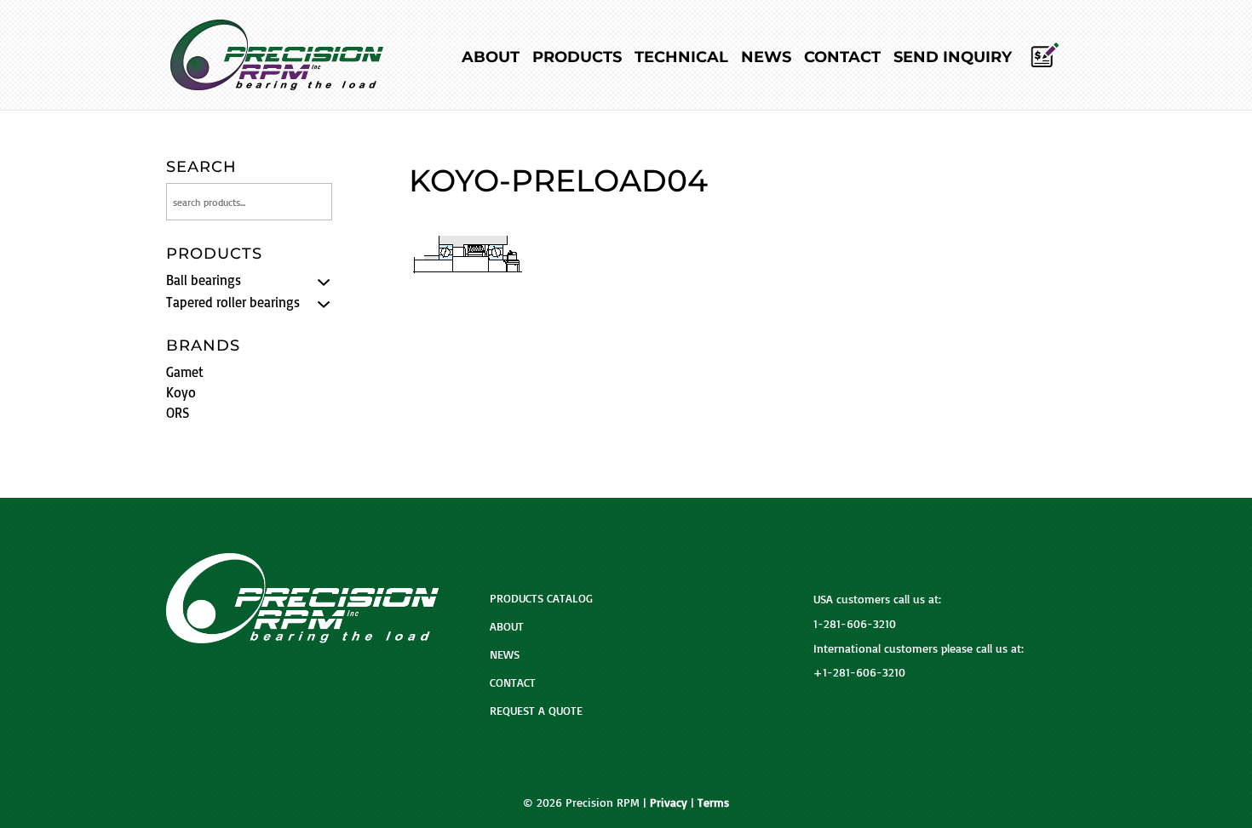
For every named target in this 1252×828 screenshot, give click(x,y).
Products (577, 58)
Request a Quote (536, 710)
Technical (681, 58)
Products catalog (541, 598)
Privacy (668, 802)
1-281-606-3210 (854, 623)
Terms (713, 802)
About (491, 58)
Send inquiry (952, 58)
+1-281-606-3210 (859, 672)
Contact (842, 58)
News (766, 58)
